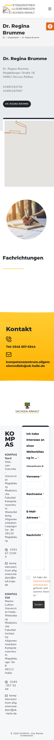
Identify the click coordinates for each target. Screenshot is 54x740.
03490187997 (12, 91)
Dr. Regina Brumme (30, 38)
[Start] (4, 38)
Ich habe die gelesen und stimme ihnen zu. (42, 586)
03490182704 (12, 87)
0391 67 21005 (11, 553)
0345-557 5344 (11, 686)
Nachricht (34, 535)
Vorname (34, 476)
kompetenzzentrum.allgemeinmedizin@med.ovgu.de (11, 574)
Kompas (10, 439)
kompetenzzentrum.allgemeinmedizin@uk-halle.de (11, 704)
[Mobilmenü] (49, 9)
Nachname (35, 494)
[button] (50, 26)
